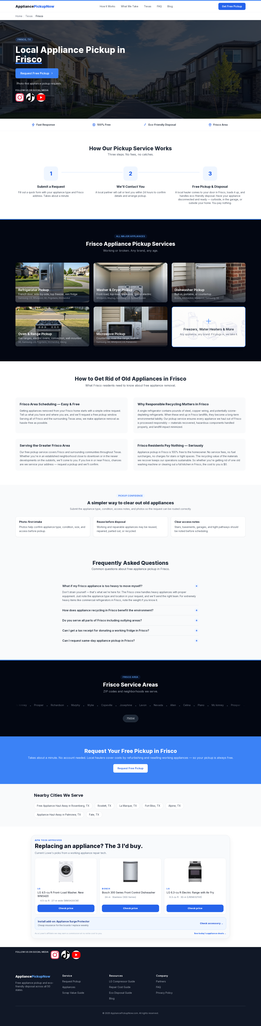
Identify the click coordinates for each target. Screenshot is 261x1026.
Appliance (34, 6)
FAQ (159, 6)
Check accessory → (211, 923)
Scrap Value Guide (73, 992)
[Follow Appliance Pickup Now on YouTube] (41, 97)
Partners (161, 981)
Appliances (68, 987)
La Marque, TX (128, 805)
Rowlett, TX (104, 805)
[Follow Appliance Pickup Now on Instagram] (19, 97)
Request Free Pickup (34, 73)
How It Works (107, 6)
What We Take (129, 6)
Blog (170, 6)
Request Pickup (71, 981)
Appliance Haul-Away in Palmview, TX (59, 814)
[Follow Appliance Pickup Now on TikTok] (30, 97)
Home (18, 16)
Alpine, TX (174, 805)
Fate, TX (94, 814)
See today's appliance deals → (210, 933)
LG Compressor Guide (122, 981)
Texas (147, 6)
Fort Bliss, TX (152, 805)
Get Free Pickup (232, 6)
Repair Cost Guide (119, 987)
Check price (66, 908)
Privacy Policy (164, 992)
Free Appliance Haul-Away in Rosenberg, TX (63, 805)
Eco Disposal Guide (120, 992)
